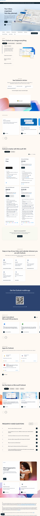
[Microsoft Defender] (17, 222)
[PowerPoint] (11, 222)
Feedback (2, 514)
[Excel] (9, 222)
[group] (11, 126)
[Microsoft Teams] (6, 224)
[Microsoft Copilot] (6, 222)
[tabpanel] (20, 57)
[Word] (7, 222)
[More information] (28, 176)
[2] (2, 506)
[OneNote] (14, 222)
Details (33, 512)
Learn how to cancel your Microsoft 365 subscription (27, 504)
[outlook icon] (6, 182)
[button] (5, 133)
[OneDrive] (23, 184)
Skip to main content (3, 0)
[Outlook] (21, 184)
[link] (3, 32)
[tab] (4, 43)
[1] (2, 502)
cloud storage (9, 176)
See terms (30, 165)
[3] (2, 511)
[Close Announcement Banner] (37, 3)
